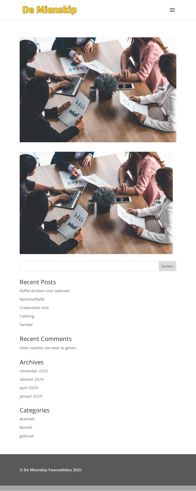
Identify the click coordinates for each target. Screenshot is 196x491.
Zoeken (167, 266)
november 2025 (34, 370)
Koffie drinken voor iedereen (45, 290)
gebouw (27, 435)
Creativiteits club (34, 307)
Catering (27, 316)
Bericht (26, 427)
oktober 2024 (32, 379)
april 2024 (29, 387)
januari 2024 (31, 396)
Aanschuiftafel (32, 299)
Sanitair (26, 324)
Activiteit (27, 418)
